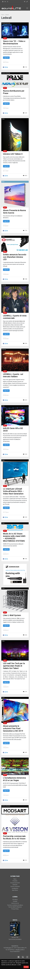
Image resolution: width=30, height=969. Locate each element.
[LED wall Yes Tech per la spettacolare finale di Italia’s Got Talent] (15, 651)
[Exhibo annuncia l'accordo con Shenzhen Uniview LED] (15, 244)
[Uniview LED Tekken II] (15, 135)
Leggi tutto (6, 57)
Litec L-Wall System (12, 615)
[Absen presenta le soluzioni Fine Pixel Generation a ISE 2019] (15, 711)
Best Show (15, 890)
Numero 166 (15, 937)
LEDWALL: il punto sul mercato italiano (13, 375)
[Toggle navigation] (27, 8)
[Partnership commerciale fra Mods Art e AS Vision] (15, 820)
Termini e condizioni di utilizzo (15, 905)
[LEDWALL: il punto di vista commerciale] (15, 299)
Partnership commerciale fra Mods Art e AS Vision (14, 837)
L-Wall (17, 618)
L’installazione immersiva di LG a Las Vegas (14, 779)
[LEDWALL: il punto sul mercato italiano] (15, 361)
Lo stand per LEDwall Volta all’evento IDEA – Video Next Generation (13, 491)
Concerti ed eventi (6, 23)
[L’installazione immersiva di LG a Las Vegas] (15, 767)
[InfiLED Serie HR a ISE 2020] (15, 416)
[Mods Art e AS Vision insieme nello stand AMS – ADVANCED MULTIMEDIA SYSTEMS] (15, 527)
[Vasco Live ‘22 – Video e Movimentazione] (15, 31)
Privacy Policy (15, 909)
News (3, 181)
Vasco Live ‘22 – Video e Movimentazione (14, 42)
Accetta (26, 966)
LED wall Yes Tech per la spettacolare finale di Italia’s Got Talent (14, 665)
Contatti (15, 901)
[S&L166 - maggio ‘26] (15, 929)
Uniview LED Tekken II (12, 154)
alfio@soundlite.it (19, 949)
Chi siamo (15, 899)
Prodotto (15, 881)
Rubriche (4, 285)
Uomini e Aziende (6, 73)
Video (3, 119)
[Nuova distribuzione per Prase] (15, 81)
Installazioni (15, 888)
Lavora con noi (15, 903)
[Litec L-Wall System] (15, 601)
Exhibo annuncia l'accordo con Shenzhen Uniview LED (14, 257)
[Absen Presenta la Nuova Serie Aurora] (15, 195)
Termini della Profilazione (15, 907)
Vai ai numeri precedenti (15, 939)
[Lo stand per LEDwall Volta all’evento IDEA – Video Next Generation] (15, 473)
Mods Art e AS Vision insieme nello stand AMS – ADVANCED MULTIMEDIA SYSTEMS (14, 537)
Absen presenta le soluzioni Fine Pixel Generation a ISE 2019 (13, 728)
